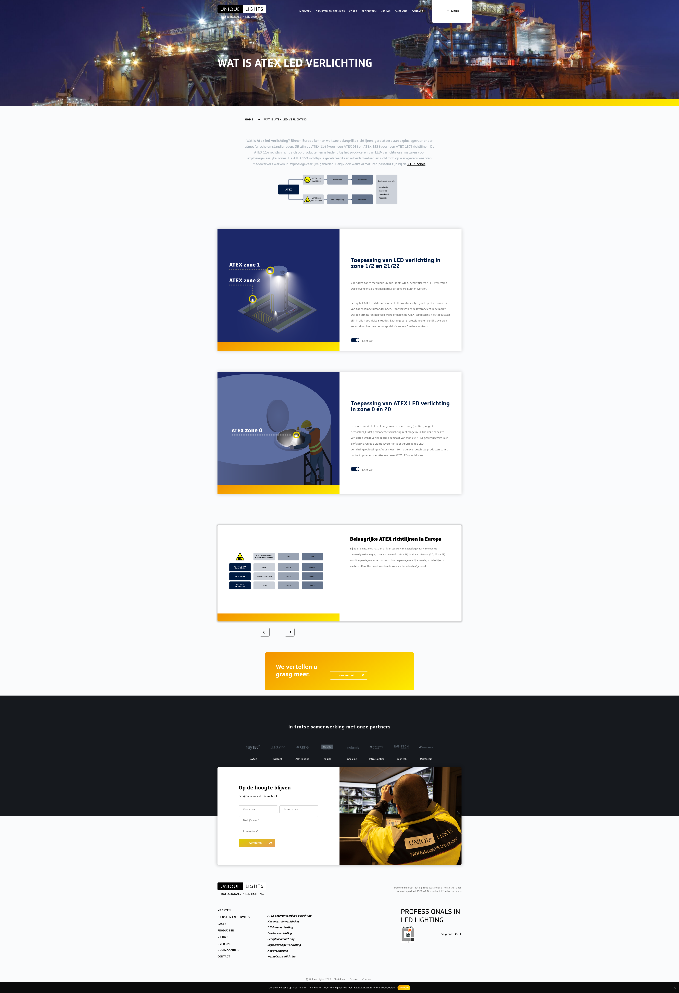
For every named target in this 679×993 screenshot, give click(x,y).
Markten (305, 11)
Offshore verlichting (280, 927)
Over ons (401, 11)
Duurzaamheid (228, 950)
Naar (347, 675)
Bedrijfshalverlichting (280, 939)
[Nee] (674, 987)
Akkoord (404, 987)
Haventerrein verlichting (283, 921)
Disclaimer (339, 979)
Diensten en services (330, 11)
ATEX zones (416, 163)
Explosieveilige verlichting (284, 945)
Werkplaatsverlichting (281, 957)
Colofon (354, 979)
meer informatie (363, 987)
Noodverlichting (277, 951)
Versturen (256, 843)
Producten (368, 11)
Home (249, 119)
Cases (353, 11)
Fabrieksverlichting (279, 933)
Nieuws (386, 11)
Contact (417, 11)
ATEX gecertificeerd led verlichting (289, 916)
